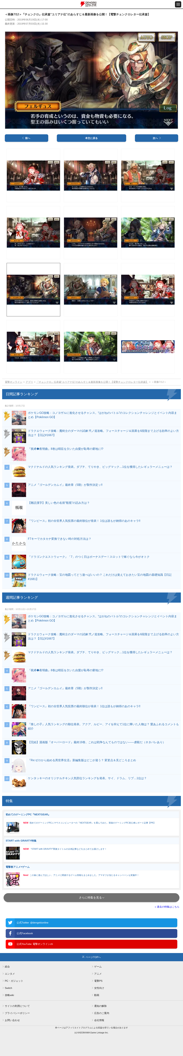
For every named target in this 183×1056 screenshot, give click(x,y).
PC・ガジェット (14, 980)
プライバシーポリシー (17, 1013)
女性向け (99, 988)
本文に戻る (91, 138)
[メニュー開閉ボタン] (178, 4)
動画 (96, 995)
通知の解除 (100, 1006)
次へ (155, 138)
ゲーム (98, 966)
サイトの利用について (17, 1006)
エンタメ (10, 973)
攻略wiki (9, 995)
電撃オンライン (13, 382)
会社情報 (99, 1020)
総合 (7, 966)
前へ (27, 138)
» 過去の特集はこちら (167, 906)
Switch (8, 988)
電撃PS (98, 980)
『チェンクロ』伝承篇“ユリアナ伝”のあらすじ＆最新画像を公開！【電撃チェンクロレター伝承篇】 (92, 382)
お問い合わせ (12, 1020)
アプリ (29, 382)
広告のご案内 (101, 1013)
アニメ (98, 973)
